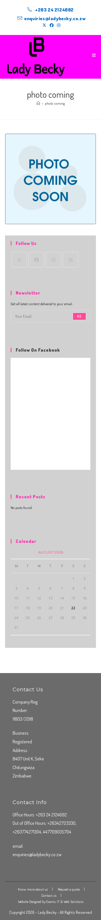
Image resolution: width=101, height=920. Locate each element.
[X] (19, 259)
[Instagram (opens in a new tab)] (57, 25)
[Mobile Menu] (94, 55)
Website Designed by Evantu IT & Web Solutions (50, 901)
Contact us (48, 895)
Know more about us (33, 889)
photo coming (55, 103)
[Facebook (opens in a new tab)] (51, 25)
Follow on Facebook (38, 350)
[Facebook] (36, 259)
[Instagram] (53, 259)
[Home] (38, 103)
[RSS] (70, 259)
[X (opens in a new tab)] (44, 25)
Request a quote (69, 889)
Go (79, 316)
